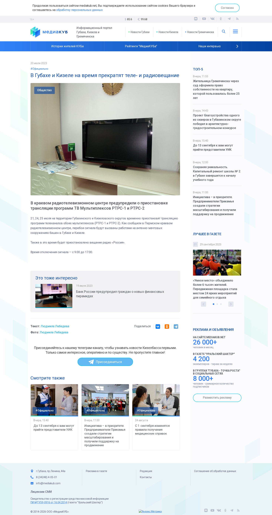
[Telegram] (176, 326)
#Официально (39, 68)
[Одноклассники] (221, 19)
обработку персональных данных (79, 10)
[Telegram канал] (229, 19)
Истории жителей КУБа (67, 46)
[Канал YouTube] (204, 19)
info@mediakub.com (48, 483)
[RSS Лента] (237, 19)
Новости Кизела (168, 32)
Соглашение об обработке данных (215, 471)
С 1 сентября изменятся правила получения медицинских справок (152, 429)
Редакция (146, 471)
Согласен (227, 8)
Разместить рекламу (217, 397)
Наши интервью (209, 46)
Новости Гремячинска (200, 32)
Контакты (146, 477)
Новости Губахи (140, 32)
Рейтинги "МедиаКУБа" (141, 46)
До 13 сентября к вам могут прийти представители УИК (53, 427)
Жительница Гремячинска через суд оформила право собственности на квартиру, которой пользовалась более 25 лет (216, 89)
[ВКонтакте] (212, 19)
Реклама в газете (96, 471)
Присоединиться (109, 362)
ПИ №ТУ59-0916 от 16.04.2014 (49, 502)
